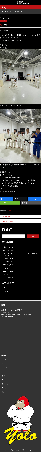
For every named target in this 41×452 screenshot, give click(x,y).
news (5, 287)
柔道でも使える (8, 247)
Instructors (5, 368)
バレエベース (8, 268)
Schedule (5, 384)
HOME (4, 360)
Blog (3, 380)
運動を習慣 (6, 216)
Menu (4, 372)
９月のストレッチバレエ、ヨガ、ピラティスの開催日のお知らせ (20, 254)
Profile (4, 364)
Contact (4, 392)
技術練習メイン (8, 262)
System (4, 376)
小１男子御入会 (8, 221)
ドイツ (6, 274)
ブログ (3, 20)
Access (4, 388)
